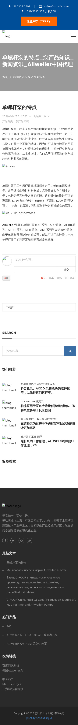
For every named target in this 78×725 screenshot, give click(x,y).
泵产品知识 (35, 77)
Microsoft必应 (12, 684)
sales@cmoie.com (56, 6)
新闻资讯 (18, 77)
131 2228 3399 (21, 6)
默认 (44, 278)
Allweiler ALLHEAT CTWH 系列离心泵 (32, 635)
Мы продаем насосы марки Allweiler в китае (37, 570)
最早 (52, 278)
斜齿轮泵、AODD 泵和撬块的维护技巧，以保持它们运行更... (45, 390)
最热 (59, 278)
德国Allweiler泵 (12, 670)
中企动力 (8, 679)
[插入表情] (17, 269)
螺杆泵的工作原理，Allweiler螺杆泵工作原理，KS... (48, 443)
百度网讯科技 (10, 665)
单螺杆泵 (8, 129)
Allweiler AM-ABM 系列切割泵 (27, 643)
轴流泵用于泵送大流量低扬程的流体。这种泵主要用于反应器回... (48, 408)
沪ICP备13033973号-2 (39, 718)
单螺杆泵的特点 (17, 562)
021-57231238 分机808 (41, 11)
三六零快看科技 (12, 689)
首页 (5, 77)
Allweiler (8, 225)
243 (9, 626)
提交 (66, 269)
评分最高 (70, 278)
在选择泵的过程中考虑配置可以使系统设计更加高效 (48, 426)
